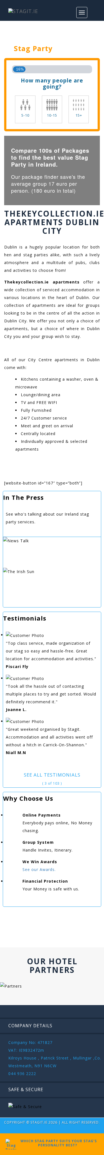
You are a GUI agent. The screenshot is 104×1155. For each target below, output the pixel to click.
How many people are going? (52, 83)
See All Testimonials (52, 775)
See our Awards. (39, 869)
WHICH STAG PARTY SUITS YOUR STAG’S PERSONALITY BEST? (57, 1143)
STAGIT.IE (39, 1122)
